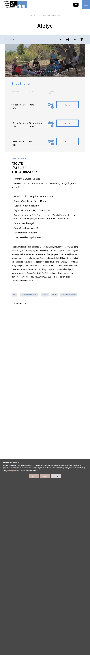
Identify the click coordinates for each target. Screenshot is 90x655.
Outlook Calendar (52, 107)
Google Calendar (49, 104)
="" (63, 1)
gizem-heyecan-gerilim (68, 294)
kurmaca (45, 294)
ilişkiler (54, 294)
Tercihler (55, 476)
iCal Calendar (52, 104)
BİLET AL (67, 105)
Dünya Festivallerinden (19, 158)
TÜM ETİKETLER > (20, 303)
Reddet (45, 476)
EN (76, 4)
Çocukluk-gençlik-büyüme (29, 294)
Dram (14, 294)
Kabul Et (34, 476)
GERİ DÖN (11, 39)
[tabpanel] (45, 60)
